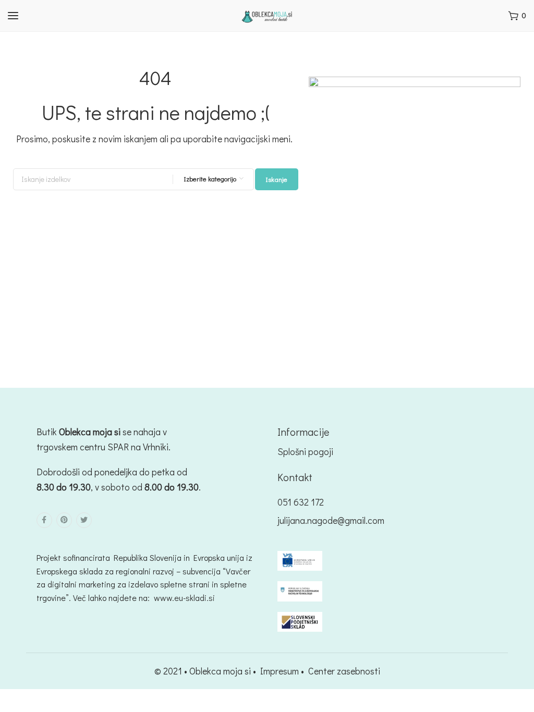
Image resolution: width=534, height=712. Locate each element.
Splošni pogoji (305, 451)
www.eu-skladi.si (184, 597)
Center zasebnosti (344, 671)
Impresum (279, 671)
